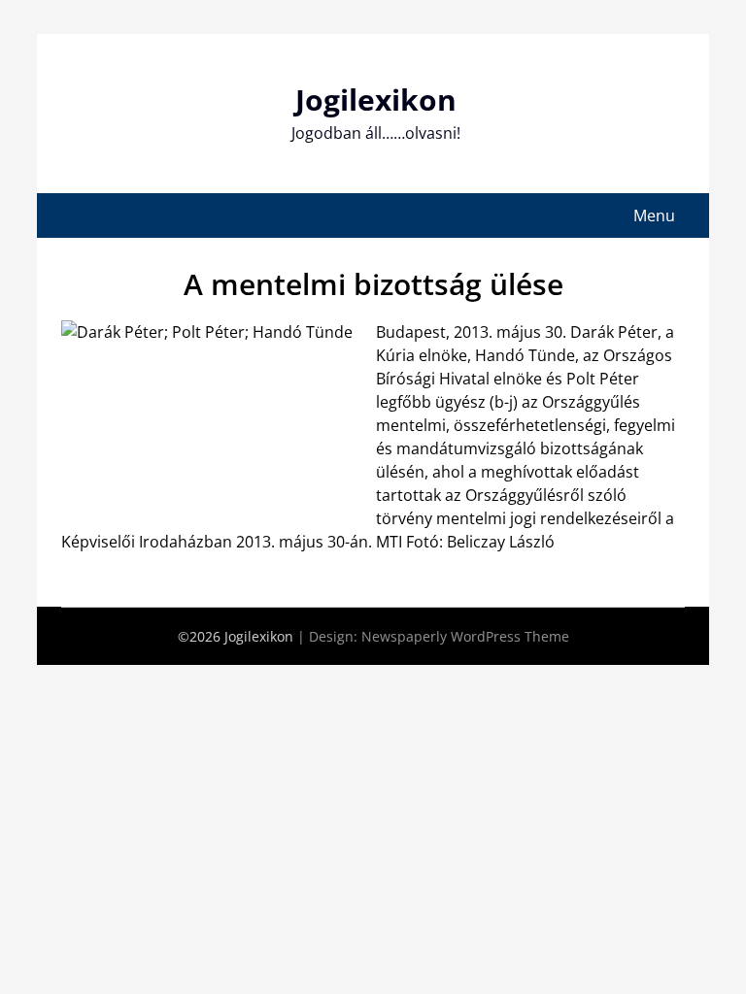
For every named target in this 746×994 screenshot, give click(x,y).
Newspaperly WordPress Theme (465, 636)
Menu (654, 215)
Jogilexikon (376, 99)
